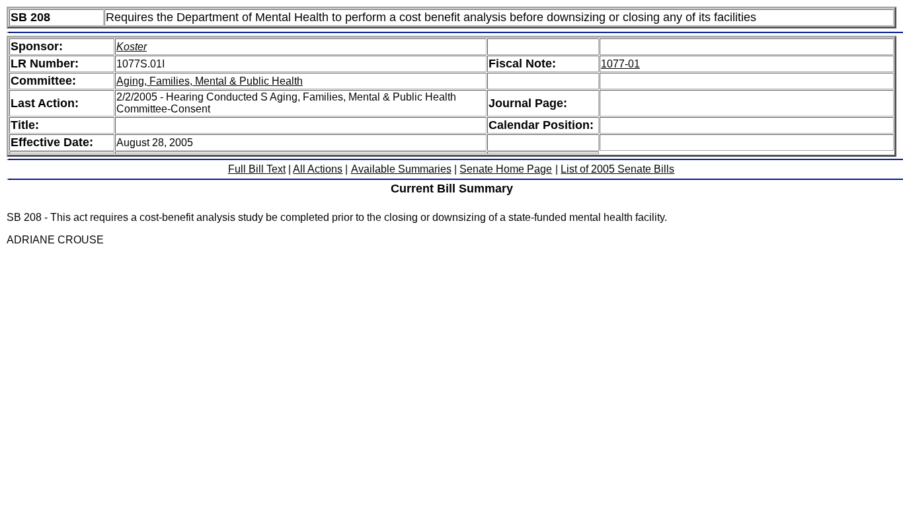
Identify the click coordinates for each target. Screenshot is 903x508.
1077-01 (620, 63)
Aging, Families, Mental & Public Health (209, 81)
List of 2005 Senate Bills (617, 169)
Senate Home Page (505, 169)
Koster (131, 46)
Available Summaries (401, 169)
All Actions (317, 169)
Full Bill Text (257, 169)
